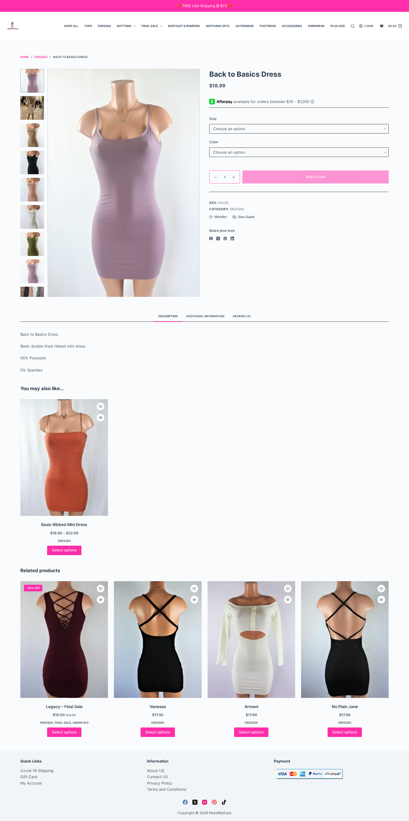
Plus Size (337, 26)
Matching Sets (218, 26)
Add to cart (315, 176)
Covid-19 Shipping (36, 770)
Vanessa (158, 706)
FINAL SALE (150, 26)
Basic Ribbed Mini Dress (64, 524)
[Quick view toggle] (100, 417)
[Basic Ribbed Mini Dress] (64, 457)
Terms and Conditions (166, 789)
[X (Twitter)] (218, 238)
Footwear (268, 26)
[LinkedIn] (232, 238)
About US (155, 770)
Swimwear (316, 26)
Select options (64, 550)
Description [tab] (168, 316)
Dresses (104, 26)
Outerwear (245, 26)
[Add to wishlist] (100, 406)
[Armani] (251, 639)
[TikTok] (224, 802)
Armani (251, 706)
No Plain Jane (345, 706)
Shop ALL (71, 26)
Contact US (157, 776)
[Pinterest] (225, 238)
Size (213, 118)
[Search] (352, 26)
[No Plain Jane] (345, 639)
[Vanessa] (157, 639)
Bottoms (124, 26)
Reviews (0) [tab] (242, 316)
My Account (31, 783)
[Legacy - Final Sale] (64, 639)
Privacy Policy (159, 783)
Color (213, 142)
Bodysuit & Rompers (184, 26)
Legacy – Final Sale (64, 706)
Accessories (292, 26)
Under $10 (81, 722)
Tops (88, 26)
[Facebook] (211, 238)
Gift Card (28, 776)
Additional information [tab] (205, 316)
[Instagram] (204, 802)
